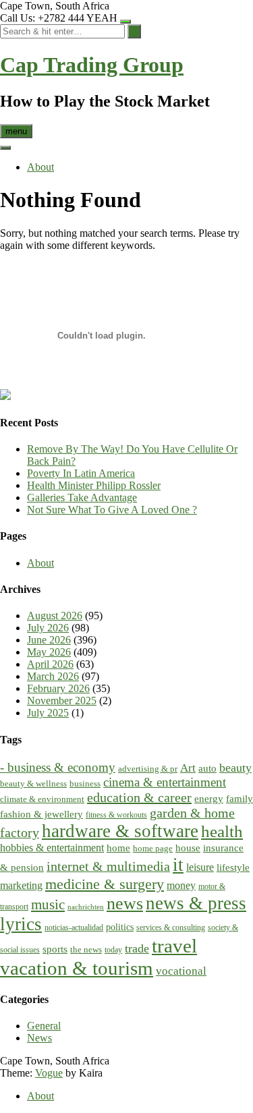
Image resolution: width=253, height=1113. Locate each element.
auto (207, 768)
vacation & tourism (76, 968)
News (39, 1038)
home (118, 848)
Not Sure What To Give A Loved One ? (112, 509)
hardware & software (120, 831)
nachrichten (85, 907)
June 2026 (49, 640)
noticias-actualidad (74, 927)
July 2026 (48, 627)
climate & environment (42, 799)
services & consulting (170, 927)
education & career (139, 797)
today (113, 950)
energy (208, 798)
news (125, 903)
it (178, 865)
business (85, 783)
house (187, 847)
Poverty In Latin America (81, 473)
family (239, 798)
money (181, 886)
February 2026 (58, 688)
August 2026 (54, 615)
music (48, 904)
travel (174, 946)
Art (188, 768)
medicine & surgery (104, 884)
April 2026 (50, 664)
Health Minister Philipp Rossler (94, 485)
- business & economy (57, 767)
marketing (21, 886)
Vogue (49, 1073)
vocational (181, 971)
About (40, 167)
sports (55, 948)
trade (137, 948)
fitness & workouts (116, 815)
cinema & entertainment (164, 782)
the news (86, 949)
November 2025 (61, 700)
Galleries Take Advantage (82, 497)
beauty (235, 767)
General (44, 1025)
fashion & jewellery (41, 814)
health (222, 831)
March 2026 (53, 676)
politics (120, 926)
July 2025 (48, 712)
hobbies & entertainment (52, 848)
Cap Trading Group (92, 65)
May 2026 (49, 652)
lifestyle (233, 867)
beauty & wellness (33, 783)
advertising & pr (147, 769)
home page (153, 848)
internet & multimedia (108, 866)
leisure (200, 867)
